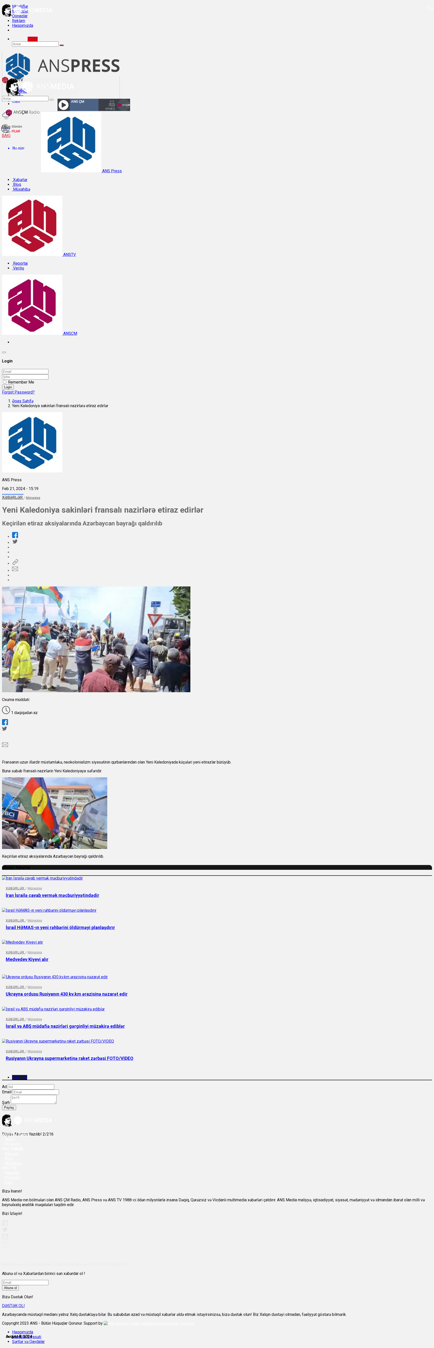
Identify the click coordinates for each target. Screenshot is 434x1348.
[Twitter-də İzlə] (5, 1230)
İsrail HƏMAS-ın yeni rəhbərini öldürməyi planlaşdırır (60, 927)
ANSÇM (69, 333)
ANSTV (69, 254)
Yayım (10, 1139)
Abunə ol (10, 1288)
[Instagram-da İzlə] (5, 1246)
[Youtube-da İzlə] (5, 1238)
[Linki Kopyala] (15, 563)
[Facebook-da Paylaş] (15, 536)
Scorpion (187, 1323)
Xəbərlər (19, 179)
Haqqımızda (22, 25)
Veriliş (18, 268)
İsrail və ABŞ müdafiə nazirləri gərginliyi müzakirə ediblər (65, 1026)
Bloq (16, 184)
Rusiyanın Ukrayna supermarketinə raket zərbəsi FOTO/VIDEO (69, 1058)
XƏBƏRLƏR (13, 497)
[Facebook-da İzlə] (5, 1224)
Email (7, 1092)
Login (8, 387)
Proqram (12, 1177)
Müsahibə (21, 189)
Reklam (18, 20)
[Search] (33, 39)
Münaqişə (33, 498)
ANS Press (111, 171)
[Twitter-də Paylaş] (15, 542)
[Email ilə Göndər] (15, 570)
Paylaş (9, 1107)
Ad (4, 1086)
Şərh (6, 1102)
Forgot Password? (18, 392)
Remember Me (21, 382)
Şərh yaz (19, 1077)
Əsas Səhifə (22, 401)
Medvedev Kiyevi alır (27, 959)
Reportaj (20, 263)
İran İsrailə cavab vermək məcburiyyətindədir (52, 895)
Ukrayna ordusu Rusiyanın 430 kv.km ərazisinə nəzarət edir (67, 994)
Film (8, 1182)
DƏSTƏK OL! (13, 1305)
